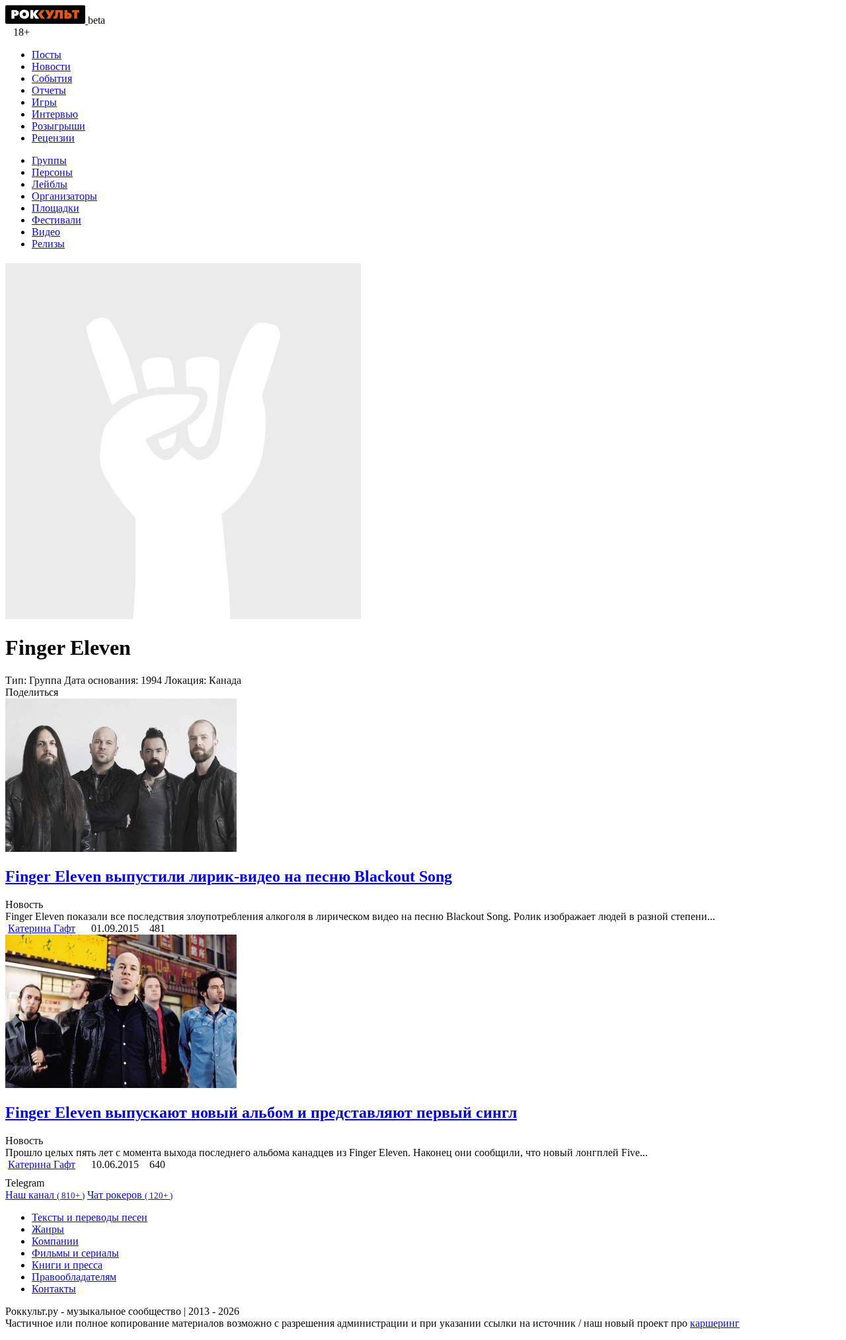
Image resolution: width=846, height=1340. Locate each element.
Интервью (55, 114)
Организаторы (64, 196)
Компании (55, 1241)
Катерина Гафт (41, 928)
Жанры (48, 1229)
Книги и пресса (67, 1265)
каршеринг (715, 1323)
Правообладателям (74, 1276)
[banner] (46, 20)
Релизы (48, 243)
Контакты (54, 1288)
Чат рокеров (130, 1194)
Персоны (52, 172)
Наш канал (45, 1194)
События (52, 78)
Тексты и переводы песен (89, 1217)
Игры (44, 102)
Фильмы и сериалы (75, 1253)
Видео (46, 231)
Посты (46, 54)
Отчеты (49, 90)
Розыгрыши (58, 126)
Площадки (55, 208)
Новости (51, 66)
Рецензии (53, 138)
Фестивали (56, 220)
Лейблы (49, 184)
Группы (49, 160)
